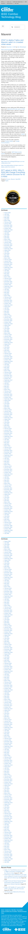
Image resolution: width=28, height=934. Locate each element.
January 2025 (7, 242)
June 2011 (6, 497)
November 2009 (8, 527)
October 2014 (7, 434)
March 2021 (7, 314)
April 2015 (6, 425)
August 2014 (7, 438)
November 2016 (8, 395)
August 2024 (7, 250)
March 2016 (7, 408)
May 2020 (6, 330)
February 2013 (8, 466)
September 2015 (8, 417)
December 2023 (8, 262)
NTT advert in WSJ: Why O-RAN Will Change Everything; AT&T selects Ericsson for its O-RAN (13, 173)
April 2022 (6, 294)
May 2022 (6, 292)
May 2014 (6, 442)
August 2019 (7, 344)
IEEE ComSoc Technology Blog (11, 15)
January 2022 (7, 298)
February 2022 (8, 297)
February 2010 (8, 522)
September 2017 (8, 380)
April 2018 (6, 369)
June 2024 (6, 253)
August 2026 (7, 212)
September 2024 (8, 248)
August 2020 (7, 325)
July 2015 (6, 420)
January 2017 (7, 392)
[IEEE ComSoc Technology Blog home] (14, 9)
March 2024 (7, 258)
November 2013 (8, 452)
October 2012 (7, 472)
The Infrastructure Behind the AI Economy (14, 891)
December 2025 (8, 225)
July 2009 (6, 533)
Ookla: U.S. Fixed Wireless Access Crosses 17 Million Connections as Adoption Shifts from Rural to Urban (15, 871)
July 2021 (6, 308)
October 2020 (7, 322)
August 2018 (7, 363)
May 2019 (6, 348)
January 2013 (7, 467)
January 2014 (7, 449)
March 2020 (7, 333)
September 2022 (8, 286)
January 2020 (7, 336)
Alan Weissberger (21, 47)
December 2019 (8, 337)
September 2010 (8, 511)
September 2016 (8, 398)
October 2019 (7, 341)
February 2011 (8, 503)
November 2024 (8, 245)
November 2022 (8, 283)
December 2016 (8, 394)
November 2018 (8, 358)
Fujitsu (6, 180)
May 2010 (6, 517)
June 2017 (6, 384)
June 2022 (6, 291)
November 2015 (8, 414)
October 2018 (7, 359)
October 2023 (7, 266)
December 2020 (8, 319)
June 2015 (6, 422)
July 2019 (6, 345)
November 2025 (8, 226)
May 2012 (6, 480)
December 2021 (8, 300)
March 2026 (7, 220)
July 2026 (6, 214)
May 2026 (6, 217)
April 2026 (6, 219)
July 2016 (6, 402)
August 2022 (7, 287)
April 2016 (6, 406)
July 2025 (6, 233)
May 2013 (6, 461)
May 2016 (6, 405)
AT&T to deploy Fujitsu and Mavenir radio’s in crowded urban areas (12, 42)
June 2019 (6, 347)
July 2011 (6, 495)
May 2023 (6, 273)
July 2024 (6, 251)
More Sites (17, 3)
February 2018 (8, 372)
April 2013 (6, 463)
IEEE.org (2, 1)
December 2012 (8, 469)
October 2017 (7, 378)
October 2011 (7, 491)
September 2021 (8, 305)
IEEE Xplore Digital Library (18, 1)
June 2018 (6, 366)
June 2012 (6, 478)
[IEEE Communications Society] (7, 930)
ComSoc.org (9, 1)
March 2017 (7, 389)
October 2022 (7, 284)
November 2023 (8, 264)
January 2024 (7, 261)
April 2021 (6, 312)
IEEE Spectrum (10, 3)
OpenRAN (17, 179)
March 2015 (7, 427)
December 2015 (8, 413)
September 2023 (8, 267)
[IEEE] (20, 930)
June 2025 (6, 234)
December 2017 (8, 375)
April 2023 (6, 275)
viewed (23, 134)
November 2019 (8, 339)
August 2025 (7, 231)
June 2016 (6, 403)
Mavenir (13, 179)
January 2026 (7, 223)
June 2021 (6, 309)
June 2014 (6, 441)
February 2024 (8, 259)
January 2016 (7, 411)
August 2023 (7, 269)
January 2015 (7, 430)
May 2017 (6, 386)
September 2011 (8, 492)
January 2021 (7, 317)
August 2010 (7, 513)
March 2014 (7, 445)
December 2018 (8, 356)
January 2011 (7, 505)
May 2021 (6, 311)
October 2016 (7, 397)
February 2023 (8, 278)
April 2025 (6, 237)
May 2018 (6, 367)
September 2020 (8, 323)
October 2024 (7, 247)
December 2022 (8, 281)
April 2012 (6, 481)
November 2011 (8, 489)
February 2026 (8, 222)
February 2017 (8, 391)
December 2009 (8, 525)
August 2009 (7, 531)
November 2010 (8, 508)
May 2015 (6, 424)
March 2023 (7, 276)
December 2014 (8, 431)
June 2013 (6, 460)
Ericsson (8, 179)
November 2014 (8, 433)
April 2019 (6, 350)
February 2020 (8, 334)
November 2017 (8, 377)
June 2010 (6, 516)
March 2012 (7, 483)
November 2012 (8, 470)
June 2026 (6, 215)
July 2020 (6, 327)
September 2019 (8, 342)
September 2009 (8, 530)
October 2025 (7, 228)
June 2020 (6, 328)
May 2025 (6, 236)
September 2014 (8, 436)
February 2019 (8, 353)
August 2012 (7, 475)
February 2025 (8, 240)
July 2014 (6, 439)
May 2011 (6, 499)
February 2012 (8, 485)
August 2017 (7, 381)
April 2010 (6, 519)
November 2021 (8, 301)
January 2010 (7, 524)
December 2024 (8, 244)
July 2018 (6, 364)
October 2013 (7, 453)
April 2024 (6, 256)
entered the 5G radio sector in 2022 (16, 109)
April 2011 (6, 500)
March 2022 (7, 295)
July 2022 (6, 289)
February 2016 (8, 409)
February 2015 (8, 428)
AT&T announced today (7, 49)
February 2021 (8, 316)
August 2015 (7, 419)
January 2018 (7, 373)
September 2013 (8, 455)
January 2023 (7, 280)
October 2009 (7, 528)
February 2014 (8, 447)
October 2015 (7, 416)
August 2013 (7, 456)
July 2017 (6, 383)
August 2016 (7, 400)
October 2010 (7, 510)
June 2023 (6, 272)
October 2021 (7, 303)
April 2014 (6, 444)
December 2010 (8, 506)
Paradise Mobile (9, 141)
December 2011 (8, 488)
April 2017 (6, 388)
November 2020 (8, 320)
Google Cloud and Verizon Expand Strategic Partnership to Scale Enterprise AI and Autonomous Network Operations (15, 882)
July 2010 (6, 514)
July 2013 (6, 458)
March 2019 (7, 352)
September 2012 (8, 474)
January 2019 (7, 355)
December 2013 (8, 450)
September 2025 (8, 230)
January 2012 (7, 486)
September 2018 (8, 361)
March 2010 (7, 521)
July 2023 (6, 270)
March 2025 (7, 239)
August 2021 (7, 306)
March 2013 (7, 464)
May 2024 (6, 255)
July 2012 (6, 477)
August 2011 (7, 494)
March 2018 (7, 370)
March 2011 (7, 502)
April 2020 (6, 331)
